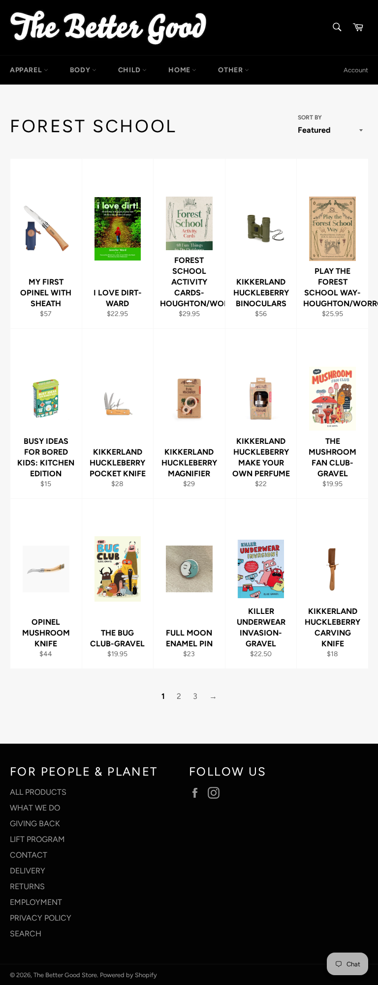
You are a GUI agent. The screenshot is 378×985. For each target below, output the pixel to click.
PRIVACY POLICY (40, 918)
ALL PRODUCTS (38, 792)
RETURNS (27, 886)
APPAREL (27, 70)
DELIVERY (27, 870)
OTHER (231, 70)
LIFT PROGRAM (37, 839)
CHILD (130, 70)
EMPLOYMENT (36, 902)
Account (356, 70)
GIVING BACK (35, 823)
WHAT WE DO (35, 807)
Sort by (310, 117)
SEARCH (25, 933)
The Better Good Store (65, 975)
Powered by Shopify (128, 975)
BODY (81, 70)
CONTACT (28, 855)
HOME (180, 70)
